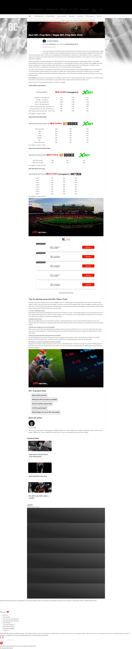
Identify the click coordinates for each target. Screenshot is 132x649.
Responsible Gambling (8, 628)
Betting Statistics (62, 582)
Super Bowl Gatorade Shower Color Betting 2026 (38, 455)
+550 (61, 111)
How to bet (60, 552)
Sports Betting (74, 9)
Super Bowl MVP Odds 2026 (38, 476)
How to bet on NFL (61, 16)
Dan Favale (52, 44)
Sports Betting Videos (8, 626)
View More (30, 505)
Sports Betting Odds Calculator (11, 621)
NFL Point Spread (90, 16)
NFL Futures (80, 16)
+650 (73, 97)
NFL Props (99, 16)
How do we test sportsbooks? (11, 619)
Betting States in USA (52, 9)
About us (5, 615)
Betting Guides (84, 9)
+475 (61, 108)
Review (57, 246)
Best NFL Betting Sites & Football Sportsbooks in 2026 (61, 20)
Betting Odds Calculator (64, 537)
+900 (61, 100)
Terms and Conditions (8, 624)
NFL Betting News (50, 16)
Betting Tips (61, 567)
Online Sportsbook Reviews (36, 9)
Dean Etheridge (53, 41)
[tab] (39, 395)
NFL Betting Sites (39, 16)
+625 (87, 97)
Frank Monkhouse (70, 44)
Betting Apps (63, 9)
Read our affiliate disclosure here (88, 600)
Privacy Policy (6, 617)
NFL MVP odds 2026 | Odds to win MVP (39, 497)
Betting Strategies (62, 522)
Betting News (94, 10)
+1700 (61, 102)
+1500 (61, 104)
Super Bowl (71, 16)
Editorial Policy (6, 622)
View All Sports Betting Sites (66, 292)
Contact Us (6, 630)
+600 (61, 97)
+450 (61, 106)
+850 (73, 100)
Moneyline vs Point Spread (64, 597)
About (101, 9)
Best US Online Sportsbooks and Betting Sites (39, 20)
